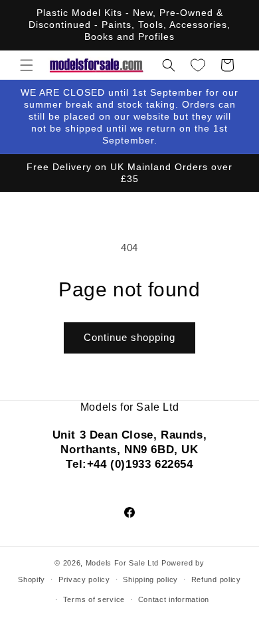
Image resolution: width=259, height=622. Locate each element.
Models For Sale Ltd (122, 563)
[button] (26, 65)
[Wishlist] (198, 65)
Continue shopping (129, 337)
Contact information (173, 599)
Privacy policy (84, 579)
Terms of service (94, 599)
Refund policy (216, 579)
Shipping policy (150, 579)
